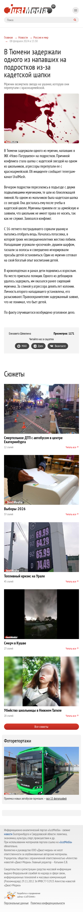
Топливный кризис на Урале (24, 576)
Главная (8, 37)
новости (8, 834)
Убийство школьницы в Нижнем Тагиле (33, 710)
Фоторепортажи (17, 741)
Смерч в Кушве (15, 643)
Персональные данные (16, 903)
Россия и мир (40, 37)
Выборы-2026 (15, 509)
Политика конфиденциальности (48, 903)
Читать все (71, 447)
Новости (23, 37)
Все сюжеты (41, 727)
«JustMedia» (65, 842)
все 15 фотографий (56, 798)
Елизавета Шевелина (20, 333)
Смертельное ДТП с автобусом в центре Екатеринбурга (33, 440)
